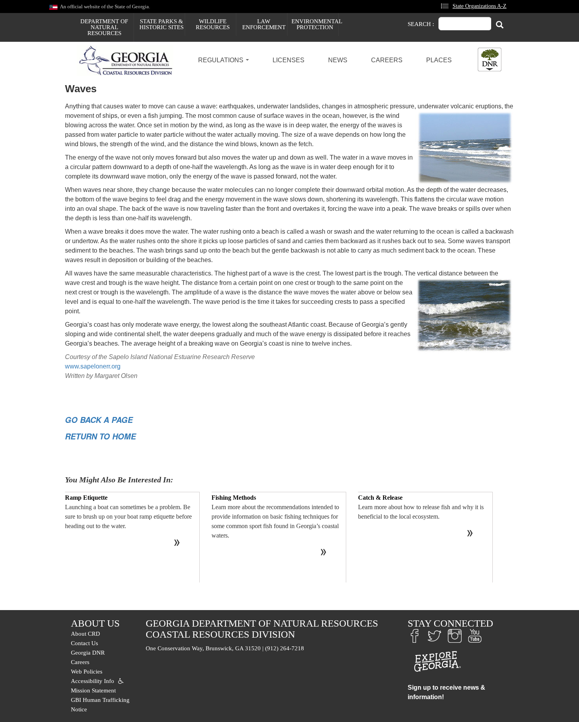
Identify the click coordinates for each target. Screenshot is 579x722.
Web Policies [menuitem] (86, 671)
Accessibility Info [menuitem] (92, 681)
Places (439, 60)
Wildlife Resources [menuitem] (213, 24)
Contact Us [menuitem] (84, 643)
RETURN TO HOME (100, 436)
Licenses (288, 60)
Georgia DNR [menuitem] (88, 652)
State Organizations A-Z (480, 6)
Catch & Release (380, 497)
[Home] (128, 60)
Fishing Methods (234, 497)
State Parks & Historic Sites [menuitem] (161, 24)
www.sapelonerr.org (93, 366)
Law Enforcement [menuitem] (264, 24)
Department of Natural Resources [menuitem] (104, 27)
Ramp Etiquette (86, 497)
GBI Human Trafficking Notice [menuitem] (100, 705)
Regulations (221, 60)
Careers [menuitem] (80, 662)
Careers (387, 60)
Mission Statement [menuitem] (93, 690)
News (337, 60)
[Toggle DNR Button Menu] (489, 59)
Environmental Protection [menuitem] (314, 24)
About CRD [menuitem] (85, 634)
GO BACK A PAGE (99, 419)
